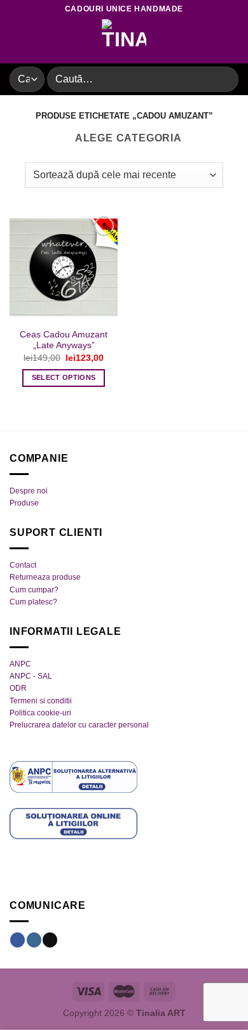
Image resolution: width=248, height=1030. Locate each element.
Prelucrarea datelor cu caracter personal (79, 724)
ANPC (20, 664)
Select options (64, 377)
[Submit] (223, 79)
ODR (18, 688)
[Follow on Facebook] (17, 940)
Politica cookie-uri (40, 712)
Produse (24, 503)
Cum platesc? (33, 601)
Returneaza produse (45, 577)
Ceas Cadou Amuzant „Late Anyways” (63, 340)
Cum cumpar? (34, 589)
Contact (23, 565)
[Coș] (232, 41)
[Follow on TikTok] (50, 940)
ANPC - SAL (31, 676)
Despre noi (29, 490)
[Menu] (17, 40)
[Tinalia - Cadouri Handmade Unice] (124, 41)
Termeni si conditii (41, 700)
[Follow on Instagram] (34, 940)
